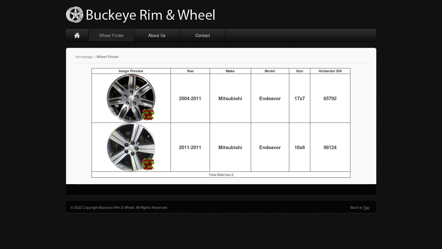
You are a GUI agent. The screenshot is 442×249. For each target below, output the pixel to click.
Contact (202, 35)
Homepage (84, 56)
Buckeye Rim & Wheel (142, 14)
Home (77, 35)
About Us (157, 35)
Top (366, 207)
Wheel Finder (111, 35)
